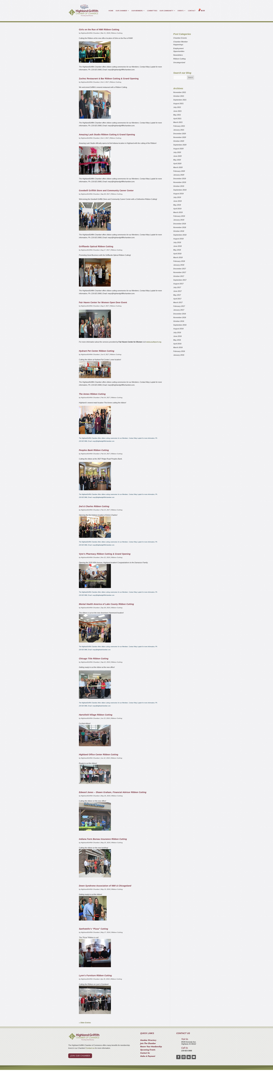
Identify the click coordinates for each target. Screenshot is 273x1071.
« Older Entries (85, 1023)
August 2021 (178, 103)
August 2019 (178, 194)
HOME (111, 11)
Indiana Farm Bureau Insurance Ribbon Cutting (103, 839)
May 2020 (177, 160)
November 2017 (179, 272)
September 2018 (179, 235)
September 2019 (179, 190)
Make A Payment (147, 1056)
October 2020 (178, 141)
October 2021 (178, 96)
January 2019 (178, 220)
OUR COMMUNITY (166, 11)
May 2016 (177, 340)
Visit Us (184, 1039)
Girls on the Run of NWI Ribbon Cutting (99, 29)
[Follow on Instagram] (183, 1057)
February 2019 (179, 216)
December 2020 (179, 134)
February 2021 (179, 126)
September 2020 (179, 145)
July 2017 (177, 287)
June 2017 (177, 291)
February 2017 (179, 306)
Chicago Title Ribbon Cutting (93, 658)
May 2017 (177, 295)
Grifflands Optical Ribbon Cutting (96, 246)
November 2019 (179, 182)
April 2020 (177, 163)
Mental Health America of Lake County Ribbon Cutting (106, 604)
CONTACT (191, 11)
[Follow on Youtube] (194, 1057)
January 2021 (178, 130)
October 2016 (178, 321)
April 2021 (177, 118)
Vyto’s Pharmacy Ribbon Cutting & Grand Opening (104, 554)
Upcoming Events (147, 1050)
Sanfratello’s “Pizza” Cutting (93, 929)
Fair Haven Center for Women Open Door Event (103, 302)
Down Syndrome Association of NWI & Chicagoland (105, 886)
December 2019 (179, 179)
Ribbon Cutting (116, 33)
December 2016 (179, 314)
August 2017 (178, 284)
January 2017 (178, 310)
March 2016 (178, 347)
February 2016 (179, 351)
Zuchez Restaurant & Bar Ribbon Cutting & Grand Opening (109, 78)
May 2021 (177, 115)
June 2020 (177, 156)
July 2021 (177, 107)
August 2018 (178, 239)
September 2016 (179, 325)
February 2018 (179, 261)
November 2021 (179, 92)
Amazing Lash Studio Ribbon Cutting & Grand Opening (107, 134)
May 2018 (177, 250)
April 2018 (177, 254)
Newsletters (178, 55)
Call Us (184, 1047)
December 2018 (179, 224)
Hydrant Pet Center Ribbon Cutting (96, 351)
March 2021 (178, 122)
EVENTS (180, 11)
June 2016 (177, 336)
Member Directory (148, 1040)
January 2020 (178, 175)
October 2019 (178, 186)
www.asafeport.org (153, 342)
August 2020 (178, 149)
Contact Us (145, 1053)
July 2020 (177, 152)
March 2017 (178, 302)
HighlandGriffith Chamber (90, 33)
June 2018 (177, 246)
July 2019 (177, 197)
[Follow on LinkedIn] (189, 1057)
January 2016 (178, 355)
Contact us (90, 1048)
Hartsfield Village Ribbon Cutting (95, 715)
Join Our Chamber (80, 1055)
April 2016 (177, 344)
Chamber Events (180, 38)
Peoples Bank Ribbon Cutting (94, 450)
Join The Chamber (148, 1044)
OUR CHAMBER (121, 11)
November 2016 (179, 317)
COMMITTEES (152, 11)
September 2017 (179, 280)
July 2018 (177, 242)
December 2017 (179, 269)
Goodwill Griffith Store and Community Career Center (106, 190)
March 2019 (178, 212)
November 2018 (179, 227)
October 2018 (178, 231)
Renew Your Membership (151, 1047)
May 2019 (177, 205)
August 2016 (178, 329)
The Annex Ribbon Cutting (92, 394)
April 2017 (177, 299)
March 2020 (178, 167)
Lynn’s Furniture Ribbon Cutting (95, 975)
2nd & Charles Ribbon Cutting (94, 506)
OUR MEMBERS (137, 11)
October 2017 (178, 276)
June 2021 (177, 111)
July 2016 (177, 332)
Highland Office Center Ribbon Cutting (98, 754)
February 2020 (179, 171)
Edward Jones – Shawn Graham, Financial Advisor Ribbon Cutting (112, 792)
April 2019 (177, 209)
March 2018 (178, 257)
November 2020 (179, 137)
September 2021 (179, 100)
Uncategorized (179, 62)
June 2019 (177, 201)
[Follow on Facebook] (178, 1057)
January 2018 (178, 265)
